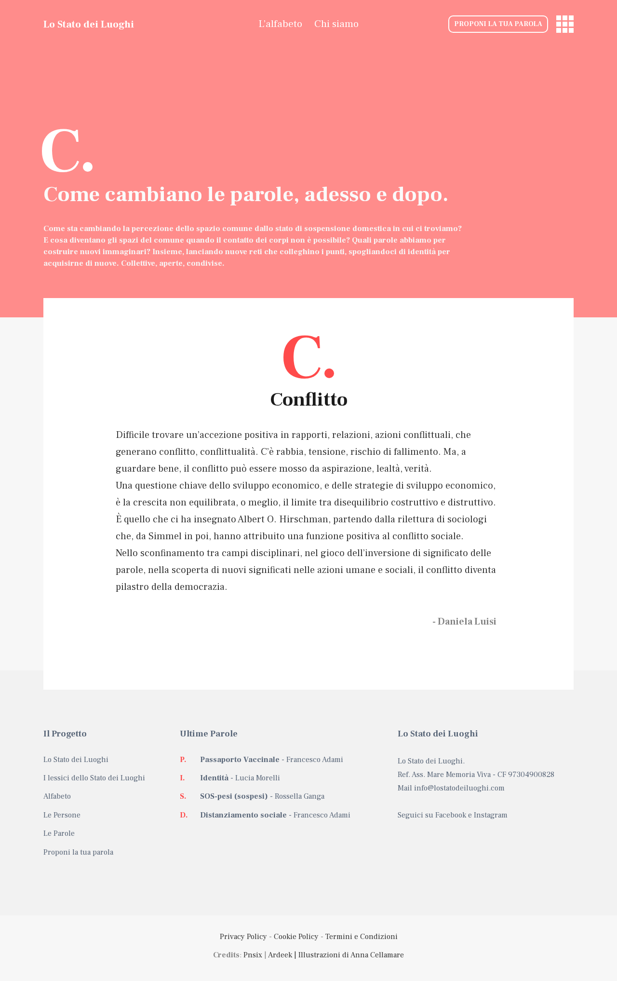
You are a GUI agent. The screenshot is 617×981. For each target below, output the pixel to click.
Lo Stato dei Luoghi (88, 24)
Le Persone (61, 815)
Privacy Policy (243, 936)
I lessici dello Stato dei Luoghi (94, 778)
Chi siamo (336, 23)
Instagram (491, 815)
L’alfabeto (280, 23)
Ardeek (280, 955)
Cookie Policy (296, 936)
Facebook (450, 815)
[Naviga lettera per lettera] (565, 24)
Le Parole (59, 833)
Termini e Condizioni (361, 936)
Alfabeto (57, 796)
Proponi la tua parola (498, 24)
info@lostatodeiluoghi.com (459, 788)
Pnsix (252, 955)
